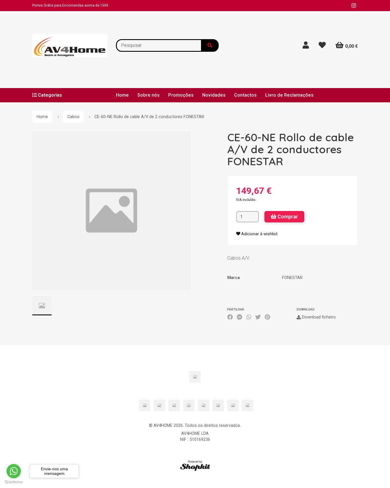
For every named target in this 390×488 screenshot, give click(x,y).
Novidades (214, 95)
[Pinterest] (267, 317)
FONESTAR (292, 277)
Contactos (245, 95)
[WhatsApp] (248, 317)
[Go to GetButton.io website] (14, 482)
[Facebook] (230, 317)
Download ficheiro (318, 317)
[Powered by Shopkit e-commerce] (195, 467)
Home (122, 95)
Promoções (181, 95)
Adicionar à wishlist (259, 233)
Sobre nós (148, 95)
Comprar (287, 217)
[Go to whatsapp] (14, 471)
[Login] (306, 45)
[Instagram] (354, 5)
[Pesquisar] (210, 45)
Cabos (73, 116)
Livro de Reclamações (289, 95)
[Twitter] (258, 317)
